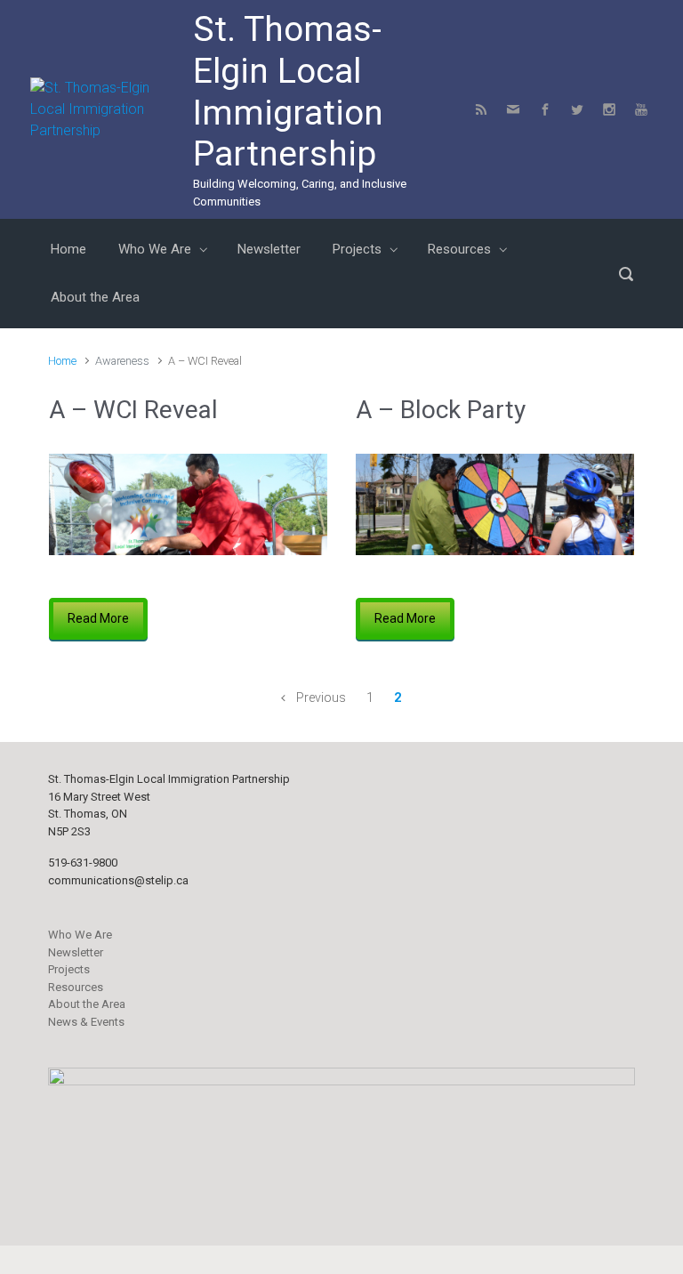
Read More (98, 618)
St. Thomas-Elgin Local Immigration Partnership (288, 91)
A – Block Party (441, 409)
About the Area (86, 1004)
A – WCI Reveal (133, 409)
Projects (69, 969)
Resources (75, 987)
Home (62, 360)
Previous (321, 698)
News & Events (86, 1021)
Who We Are (80, 934)
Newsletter (75, 952)
